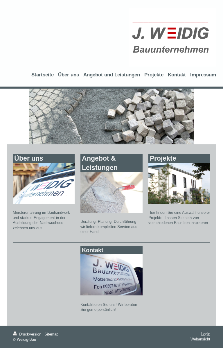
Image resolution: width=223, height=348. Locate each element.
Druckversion (30, 334)
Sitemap (51, 334)
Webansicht (200, 339)
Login (205, 334)
